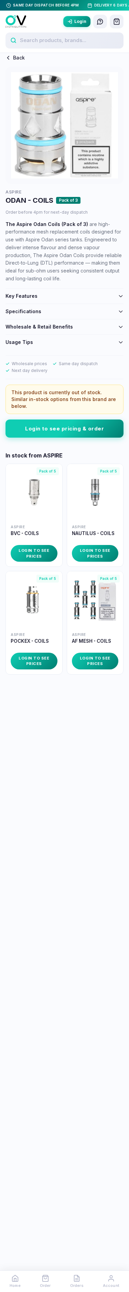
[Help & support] (100, 21)
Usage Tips (19, 342)
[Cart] (116, 21)
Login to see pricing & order (64, 428)
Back (19, 58)
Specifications (23, 311)
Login (80, 21)
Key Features (21, 296)
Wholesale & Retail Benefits (39, 327)
